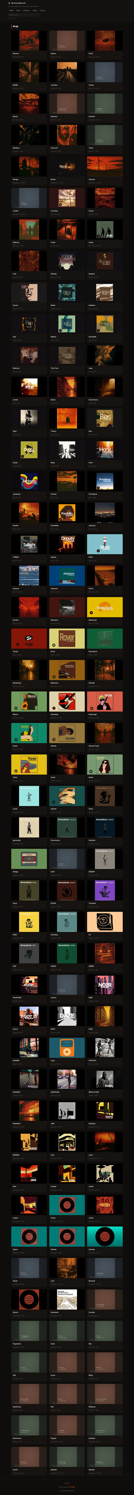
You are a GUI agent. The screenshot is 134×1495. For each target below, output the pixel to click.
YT (15, 18)
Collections (26, 10)
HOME (11, 10)
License (42, 10)
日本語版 (72, 1487)
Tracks (18, 10)
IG (11, 18)
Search (35, 10)
